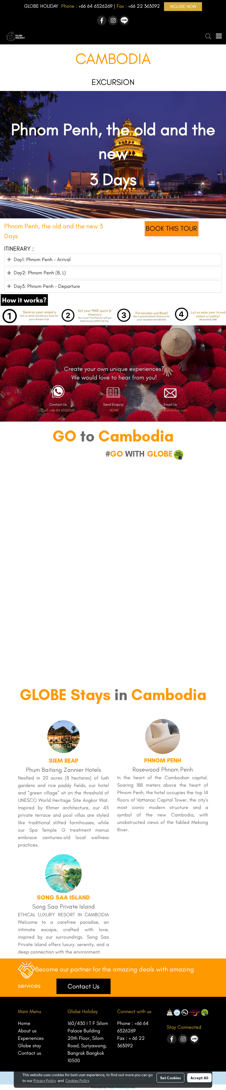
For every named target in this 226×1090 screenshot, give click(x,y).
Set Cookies (170, 1077)
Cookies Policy (77, 1080)
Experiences (31, 1038)
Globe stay (29, 1046)
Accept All (199, 1077)
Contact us (29, 1053)
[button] (206, 36)
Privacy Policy (44, 1080)
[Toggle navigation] (219, 36)
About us (27, 1031)
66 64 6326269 (96, 6)
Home (24, 1023)
